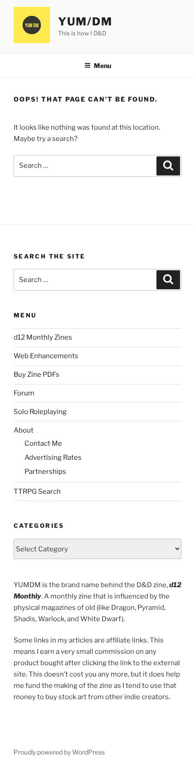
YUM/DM (85, 21)
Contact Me (43, 443)
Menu (102, 65)
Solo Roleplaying (40, 412)
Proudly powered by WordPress (59, 752)
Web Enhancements (46, 356)
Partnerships (45, 471)
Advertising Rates (53, 457)
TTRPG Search (37, 491)
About (24, 430)
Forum (24, 393)
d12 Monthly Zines (43, 337)
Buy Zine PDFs (36, 374)
